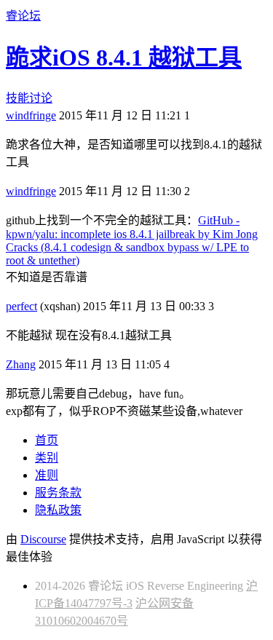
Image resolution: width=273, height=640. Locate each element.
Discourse (43, 539)
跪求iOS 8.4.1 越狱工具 (124, 57)
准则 (46, 475)
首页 (46, 440)
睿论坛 (23, 15)
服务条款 (58, 492)
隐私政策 (58, 510)
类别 (46, 457)
